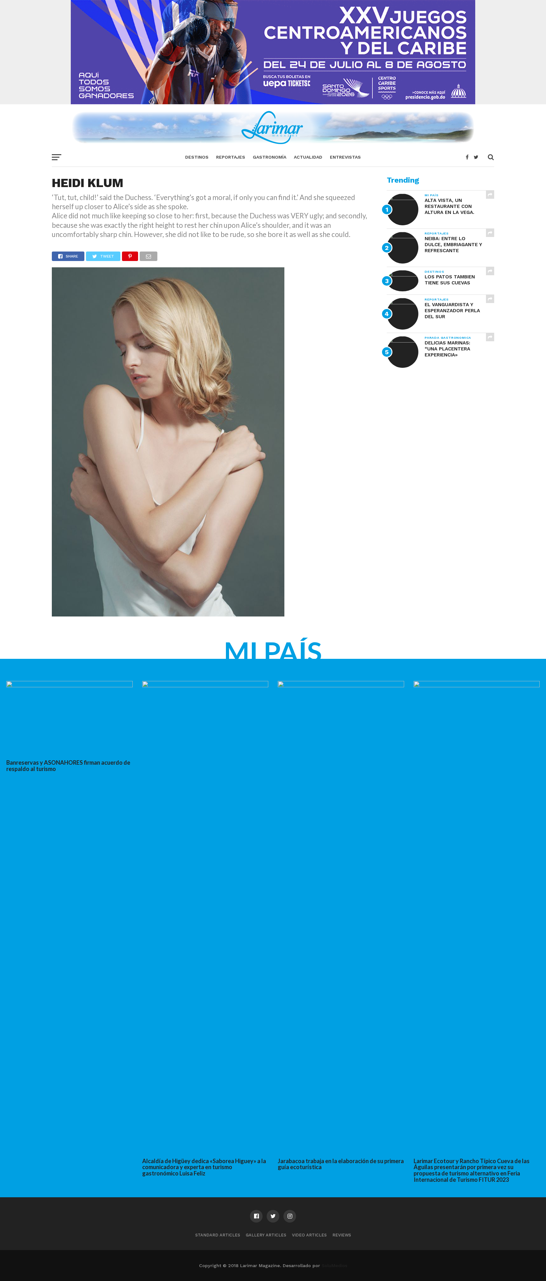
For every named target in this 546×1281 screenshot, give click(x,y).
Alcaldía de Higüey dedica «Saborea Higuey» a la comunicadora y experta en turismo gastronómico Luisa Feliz (204, 1167)
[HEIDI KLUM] (168, 614)
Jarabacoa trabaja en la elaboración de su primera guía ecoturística (341, 1164)
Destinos (197, 157)
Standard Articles (217, 1235)
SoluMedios (334, 1265)
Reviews (341, 1235)
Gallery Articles (266, 1235)
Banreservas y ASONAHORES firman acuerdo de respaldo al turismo (68, 765)
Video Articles (309, 1235)
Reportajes (230, 157)
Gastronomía (269, 157)
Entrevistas (345, 157)
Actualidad (308, 157)
